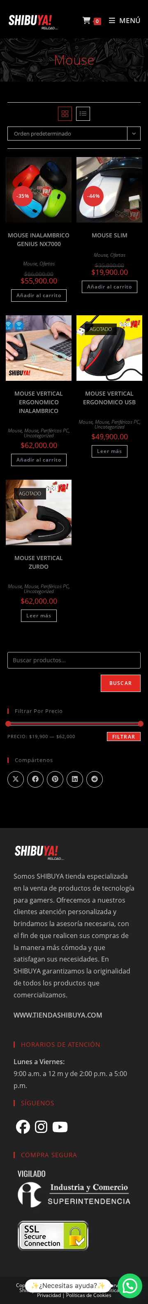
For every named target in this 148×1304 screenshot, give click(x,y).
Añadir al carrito (38, 295)
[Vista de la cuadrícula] (65, 114)
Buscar (120, 683)
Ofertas (47, 263)
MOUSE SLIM (109, 235)
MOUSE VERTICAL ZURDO (38, 562)
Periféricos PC (55, 430)
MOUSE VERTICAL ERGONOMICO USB (109, 397)
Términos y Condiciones (70, 1290)
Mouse (30, 263)
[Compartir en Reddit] (94, 779)
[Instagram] (41, 1127)
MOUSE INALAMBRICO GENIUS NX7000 (38, 239)
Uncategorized (39, 435)
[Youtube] (60, 1127)
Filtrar (123, 736)
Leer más (109, 451)
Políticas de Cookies (88, 1295)
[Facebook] (23, 1127)
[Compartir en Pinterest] (55, 779)
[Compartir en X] (15, 779)
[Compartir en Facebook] (35, 779)
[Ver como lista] (83, 114)
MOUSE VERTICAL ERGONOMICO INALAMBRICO (38, 402)
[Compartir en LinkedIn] (75, 779)
